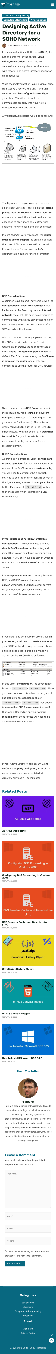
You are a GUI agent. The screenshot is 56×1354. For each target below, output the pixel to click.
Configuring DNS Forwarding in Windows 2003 (26, 876)
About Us (28, 1328)
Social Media (28, 1302)
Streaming (28, 1315)
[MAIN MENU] (52, 4)
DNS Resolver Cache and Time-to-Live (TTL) (25, 923)
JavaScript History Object (18, 969)
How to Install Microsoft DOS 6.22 (22, 1058)
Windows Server (38, 20)
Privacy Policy (28, 1333)
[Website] (28, 1241)
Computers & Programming (16, 15)
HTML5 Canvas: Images (16, 1013)
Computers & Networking (15, 20)
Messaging (28, 1307)
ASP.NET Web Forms (14, 830)
